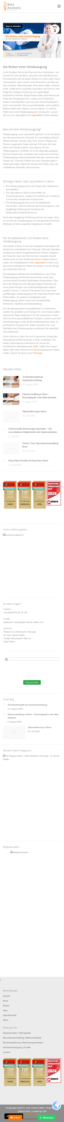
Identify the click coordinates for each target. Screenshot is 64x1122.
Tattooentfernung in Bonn (34, 411)
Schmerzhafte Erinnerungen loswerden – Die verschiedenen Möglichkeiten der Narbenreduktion (32, 430)
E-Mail (17, 1117)
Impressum (51, 1108)
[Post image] (11, 382)
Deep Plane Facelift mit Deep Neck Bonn (28, 460)
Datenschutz (24, 1111)
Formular (37, 353)
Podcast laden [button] (32, 682)
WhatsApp (48, 1117)
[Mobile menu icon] (59, 6)
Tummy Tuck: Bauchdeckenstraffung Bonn (40, 445)
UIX (44, 1111)
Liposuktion (36, 115)
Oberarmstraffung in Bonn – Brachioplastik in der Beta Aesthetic (39, 396)
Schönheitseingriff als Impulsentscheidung (32, 378)
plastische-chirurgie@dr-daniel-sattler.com (23, 622)
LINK (35, 346)
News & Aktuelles (13, 26)
